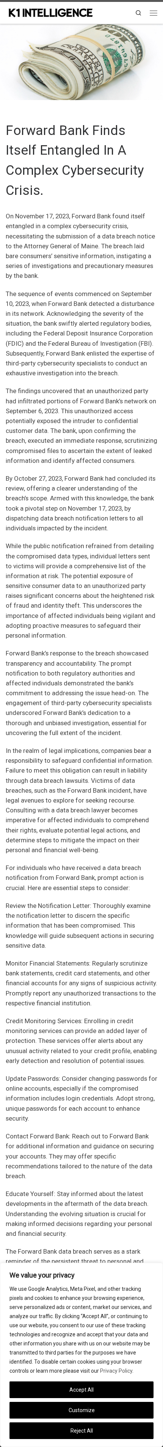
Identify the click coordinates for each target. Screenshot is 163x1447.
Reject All (82, 1431)
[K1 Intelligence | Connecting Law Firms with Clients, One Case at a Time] (50, 12)
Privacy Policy (116, 1371)
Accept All (81, 1390)
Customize (82, 1410)
